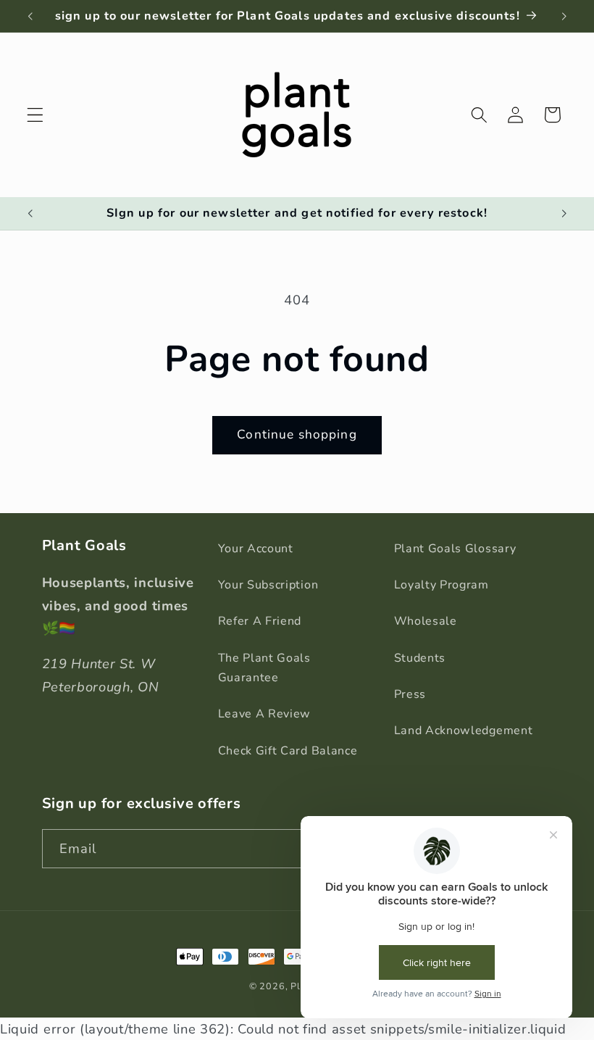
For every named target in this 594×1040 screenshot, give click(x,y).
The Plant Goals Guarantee (264, 668)
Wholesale (425, 621)
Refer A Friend (260, 621)
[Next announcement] (564, 16)
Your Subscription (268, 585)
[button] (35, 114)
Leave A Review (264, 714)
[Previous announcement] (30, 16)
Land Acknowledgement (463, 731)
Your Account (255, 549)
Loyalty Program (441, 585)
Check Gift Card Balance (288, 751)
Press (410, 694)
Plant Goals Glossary (455, 549)
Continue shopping (297, 434)
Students (420, 658)
